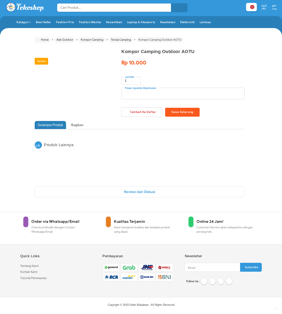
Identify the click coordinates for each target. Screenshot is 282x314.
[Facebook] (204, 281)
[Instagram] (221, 281)
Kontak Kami (28, 272)
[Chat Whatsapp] (276, 308)
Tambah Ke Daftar (143, 112)
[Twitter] (212, 281)
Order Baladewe (138, 304)
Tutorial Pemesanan (33, 278)
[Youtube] (229, 281)
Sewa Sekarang (182, 112)
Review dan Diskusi (139, 192)
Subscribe (251, 267)
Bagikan (77, 125)
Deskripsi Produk (50, 125)
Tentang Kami (29, 266)
